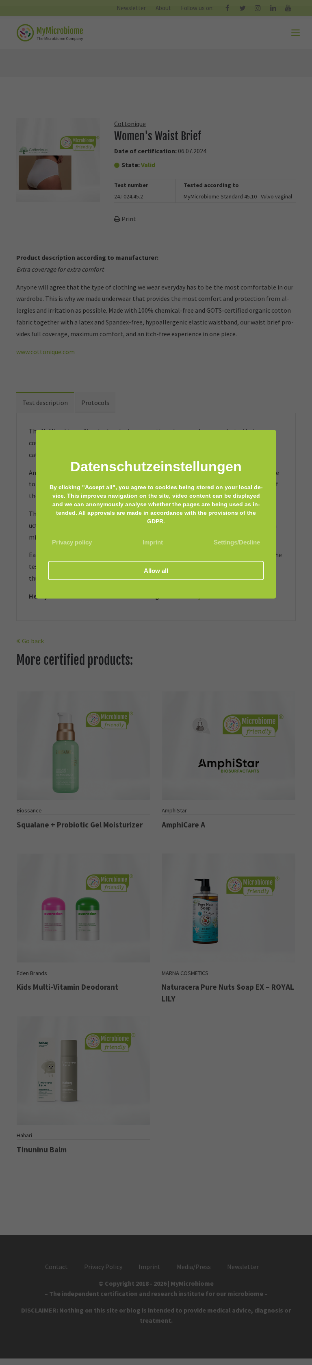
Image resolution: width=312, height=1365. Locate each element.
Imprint (153, 542)
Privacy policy (72, 542)
